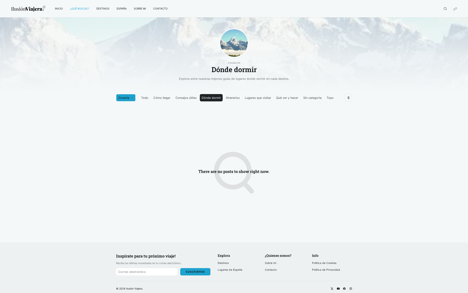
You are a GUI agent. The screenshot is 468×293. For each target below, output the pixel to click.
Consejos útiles (186, 98)
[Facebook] (344, 289)
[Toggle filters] (348, 97)
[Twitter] (332, 289)
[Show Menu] (455, 8)
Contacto (271, 269)
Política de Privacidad (326, 269)
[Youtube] (338, 289)
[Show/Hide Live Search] (445, 8)
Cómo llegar (161, 98)
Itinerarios (233, 98)
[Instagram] (350, 289)
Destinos (223, 263)
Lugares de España (230, 269)
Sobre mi (270, 263)
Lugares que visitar (258, 98)
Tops (330, 98)
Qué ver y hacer (287, 98)
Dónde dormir (211, 98)
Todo (144, 98)
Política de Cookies (324, 263)
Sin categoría (312, 98)
